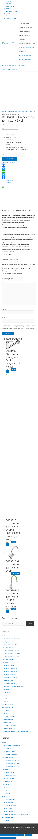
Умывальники (8, 680)
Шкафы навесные (9, 728)
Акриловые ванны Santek (12, 639)
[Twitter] (19, 168)
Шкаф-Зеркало (8, 719)
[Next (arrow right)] (12, 838)
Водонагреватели (7, 707)
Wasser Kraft (8, 701)
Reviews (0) (9, 182)
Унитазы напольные (10, 671)
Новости (8, 3)
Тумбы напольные (10, 725)
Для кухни (23, 111)
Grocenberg (7, 692)
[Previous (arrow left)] (4, 838)
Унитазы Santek (9, 665)
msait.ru (19, 830)
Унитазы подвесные (10, 668)
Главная (8, 1)
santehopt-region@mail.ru (27, 47)
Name (4, 309)
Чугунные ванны (9, 642)
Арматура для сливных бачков (14, 686)
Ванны (4, 636)
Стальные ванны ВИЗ (11, 645)
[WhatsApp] (19, 171)
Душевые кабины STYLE (12, 657)
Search (30, 624)
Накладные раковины (11, 677)
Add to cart (9, 159)
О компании (10, 6)
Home (4, 111)
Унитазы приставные (11, 674)
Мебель (4, 713)
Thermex (6, 710)
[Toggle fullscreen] (20, 835)
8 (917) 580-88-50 (25, 59)
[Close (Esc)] (4, 835)
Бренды (8, 8)
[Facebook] (19, 165)
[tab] (21, 180)
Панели (8, 748)
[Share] (12, 835)
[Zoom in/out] (28, 835)
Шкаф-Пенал (8, 722)
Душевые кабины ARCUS (12, 654)
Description (9, 180)
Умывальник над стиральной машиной (16, 731)
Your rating (6, 279)
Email (4, 317)
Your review (6, 282)
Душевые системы (8, 659)
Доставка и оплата (12, 11)
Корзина (8, 13)
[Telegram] (19, 174)
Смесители (5, 689)
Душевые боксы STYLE (11, 650)
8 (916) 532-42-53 (25, 55)
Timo (5, 698)
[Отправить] (19, 177)
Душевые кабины (7, 647)
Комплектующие (9, 683)
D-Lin (5, 695)
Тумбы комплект (9, 716)
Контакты (9, 16)
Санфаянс (5, 662)
